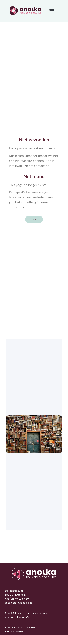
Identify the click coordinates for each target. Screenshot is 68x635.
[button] (51, 11)
